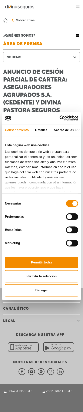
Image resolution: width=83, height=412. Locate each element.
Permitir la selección (41, 276)
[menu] (77, 7)
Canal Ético (16, 308)
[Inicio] (5, 20)
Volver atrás (25, 20)
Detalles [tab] (41, 130)
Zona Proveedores (59, 391)
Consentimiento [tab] (17, 130)
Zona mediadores (20, 391)
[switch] (72, 216)
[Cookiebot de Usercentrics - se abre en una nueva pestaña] (59, 118)
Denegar (41, 290)
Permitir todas (41, 262)
